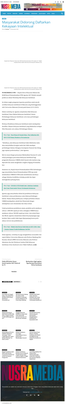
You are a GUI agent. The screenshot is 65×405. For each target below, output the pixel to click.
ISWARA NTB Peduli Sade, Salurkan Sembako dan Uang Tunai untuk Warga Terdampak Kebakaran (35, 297)
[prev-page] (39, 282)
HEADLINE (15, 13)
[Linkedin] (19, 33)
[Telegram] (23, 33)
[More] (35, 33)
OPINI (48, 13)
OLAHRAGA (27, 13)
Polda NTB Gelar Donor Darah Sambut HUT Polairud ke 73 (11, 263)
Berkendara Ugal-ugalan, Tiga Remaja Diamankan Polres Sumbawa (34, 263)
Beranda (3, 17)
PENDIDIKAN (34, 13)
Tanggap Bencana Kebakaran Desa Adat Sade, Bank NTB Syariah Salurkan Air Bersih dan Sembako (21, 315)
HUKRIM (21, 13)
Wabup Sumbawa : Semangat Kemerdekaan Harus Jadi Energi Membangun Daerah (21, 335)
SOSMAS (8, 17)
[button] (62, 13)
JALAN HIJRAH (42, 13)
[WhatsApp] (15, 33)
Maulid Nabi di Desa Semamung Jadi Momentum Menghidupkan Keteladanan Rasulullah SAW (34, 316)
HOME (4, 13)
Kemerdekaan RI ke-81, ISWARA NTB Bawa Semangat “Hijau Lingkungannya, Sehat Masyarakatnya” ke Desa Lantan (8, 335)
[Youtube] (63, 2)
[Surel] (27, 33)
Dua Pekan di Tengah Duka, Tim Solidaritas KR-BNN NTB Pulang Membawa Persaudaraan (7, 297)
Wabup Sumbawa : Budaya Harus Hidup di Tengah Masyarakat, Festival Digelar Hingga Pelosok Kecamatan (22, 354)
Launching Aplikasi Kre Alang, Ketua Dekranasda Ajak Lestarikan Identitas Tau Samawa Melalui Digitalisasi (35, 355)
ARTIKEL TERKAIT (7, 281)
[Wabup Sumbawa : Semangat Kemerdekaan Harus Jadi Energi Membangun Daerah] (22, 326)
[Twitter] (61, 2)
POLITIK (9, 13)
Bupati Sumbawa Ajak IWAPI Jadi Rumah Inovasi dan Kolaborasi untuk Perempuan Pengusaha (8, 354)
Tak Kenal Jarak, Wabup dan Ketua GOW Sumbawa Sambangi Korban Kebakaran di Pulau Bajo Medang (22, 297)
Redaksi (7, 29)
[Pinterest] (11, 33)
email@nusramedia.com (36, 392)
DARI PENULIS (17, 281)
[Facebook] (55, 2)
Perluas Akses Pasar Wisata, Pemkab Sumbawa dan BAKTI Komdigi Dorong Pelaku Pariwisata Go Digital (35, 335)
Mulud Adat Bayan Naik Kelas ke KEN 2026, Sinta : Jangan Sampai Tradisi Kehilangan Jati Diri (8, 315)
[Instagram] (58, 2)
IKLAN (53, 13)
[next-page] (41, 282)
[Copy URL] (31, 33)
